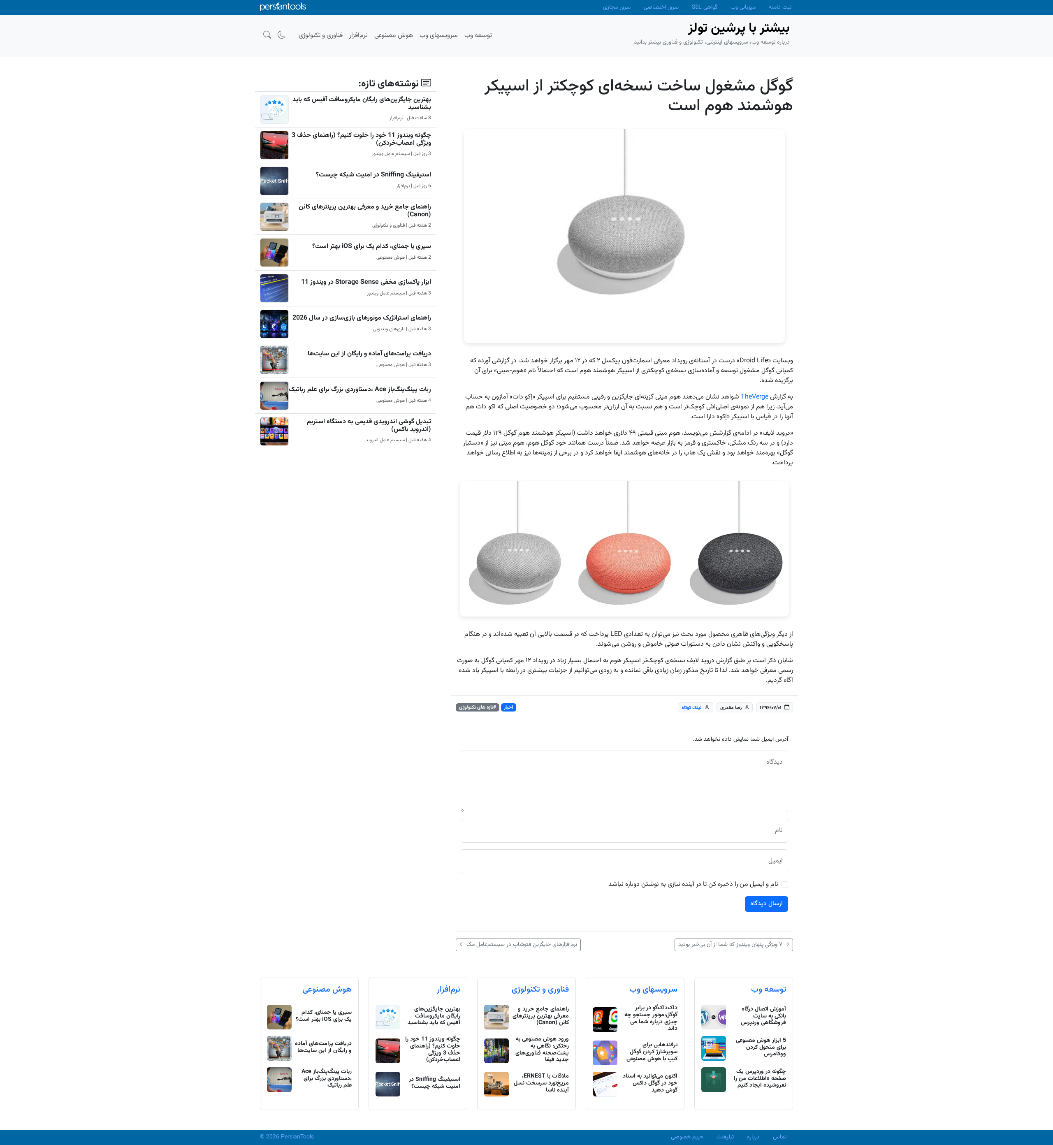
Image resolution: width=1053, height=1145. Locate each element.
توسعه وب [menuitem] (478, 35)
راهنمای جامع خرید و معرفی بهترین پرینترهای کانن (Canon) (365, 211)
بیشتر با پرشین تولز (739, 28)
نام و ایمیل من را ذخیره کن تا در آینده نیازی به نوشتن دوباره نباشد (693, 885)
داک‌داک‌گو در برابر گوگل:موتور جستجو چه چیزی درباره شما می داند (650, 1018)
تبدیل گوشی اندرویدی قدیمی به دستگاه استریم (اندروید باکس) (369, 426)
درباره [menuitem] (753, 1137)
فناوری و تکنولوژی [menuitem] (321, 35)
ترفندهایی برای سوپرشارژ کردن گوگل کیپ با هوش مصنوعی (651, 1052)
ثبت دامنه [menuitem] (780, 7)
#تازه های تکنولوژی (477, 707)
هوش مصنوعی (327, 989)
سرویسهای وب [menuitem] (439, 35)
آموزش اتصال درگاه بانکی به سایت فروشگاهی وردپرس (763, 1016)
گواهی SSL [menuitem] (704, 7)
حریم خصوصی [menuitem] (687, 1137)
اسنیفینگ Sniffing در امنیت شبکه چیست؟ (373, 175)
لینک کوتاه (692, 708)
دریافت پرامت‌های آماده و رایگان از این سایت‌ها (369, 354)
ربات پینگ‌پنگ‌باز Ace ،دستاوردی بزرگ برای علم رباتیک (360, 390)
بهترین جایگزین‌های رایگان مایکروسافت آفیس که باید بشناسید (361, 104)
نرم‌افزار (448, 989)
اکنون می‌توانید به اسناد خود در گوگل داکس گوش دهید (650, 1083)
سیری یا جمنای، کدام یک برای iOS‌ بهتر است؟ (371, 246)
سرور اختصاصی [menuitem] (661, 7)
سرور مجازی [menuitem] (617, 7)
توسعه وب (768, 989)
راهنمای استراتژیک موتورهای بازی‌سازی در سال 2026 (361, 318)
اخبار (508, 707)
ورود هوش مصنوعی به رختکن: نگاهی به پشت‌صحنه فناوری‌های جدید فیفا (542, 1049)
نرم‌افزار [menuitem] (358, 35)
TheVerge (754, 397)
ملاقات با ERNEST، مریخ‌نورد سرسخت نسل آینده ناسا (541, 1083)
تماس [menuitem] (779, 1137)
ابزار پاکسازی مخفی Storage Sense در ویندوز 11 (366, 282)
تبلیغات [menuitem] (725, 1137)
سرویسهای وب (653, 989)
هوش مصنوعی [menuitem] (393, 35)
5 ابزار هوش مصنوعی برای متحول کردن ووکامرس (761, 1047)
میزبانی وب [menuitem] (743, 7)
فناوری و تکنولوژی (540, 989)
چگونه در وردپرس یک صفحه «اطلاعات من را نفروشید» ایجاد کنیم (760, 1078)
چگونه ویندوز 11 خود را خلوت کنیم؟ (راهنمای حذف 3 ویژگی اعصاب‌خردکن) (361, 139)
